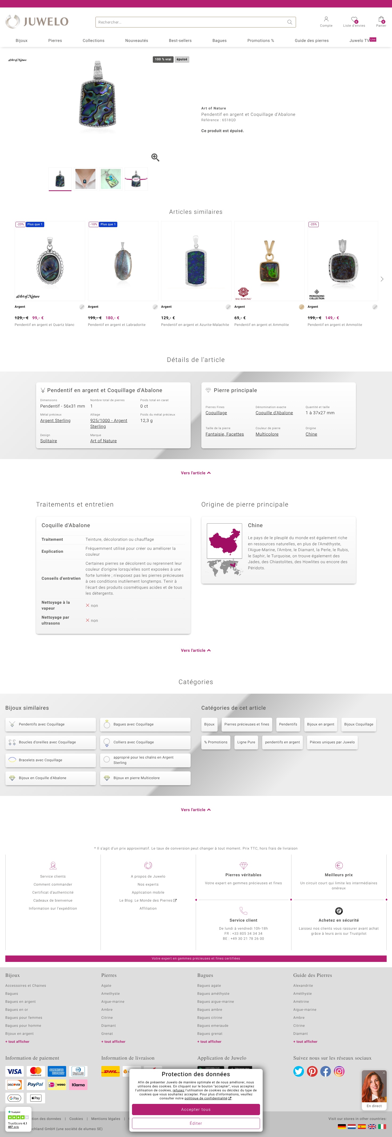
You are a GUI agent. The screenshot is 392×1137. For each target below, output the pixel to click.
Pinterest (312, 1071)
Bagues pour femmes (23, 1017)
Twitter (298, 1071)
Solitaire (48, 441)
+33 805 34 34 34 (247, 933)
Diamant (108, 1025)
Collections (94, 41)
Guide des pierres (312, 41)
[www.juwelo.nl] (352, 1126)
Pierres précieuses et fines (247, 724)
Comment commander (53, 884)
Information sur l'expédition (53, 908)
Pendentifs (288, 724)
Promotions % (260, 41)
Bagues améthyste (213, 993)
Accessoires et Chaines (25, 985)
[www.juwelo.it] (382, 1126)
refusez (179, 1090)
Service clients (53, 876)
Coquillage (216, 413)
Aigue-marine (113, 1001)
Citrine (107, 1017)
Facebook (325, 1071)
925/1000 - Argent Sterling (108, 423)
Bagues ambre (209, 1009)
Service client (243, 920)
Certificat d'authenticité (53, 892)
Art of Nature (103, 441)
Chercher (291, 22)
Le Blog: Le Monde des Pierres (145, 900)
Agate (106, 985)
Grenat (107, 1033)
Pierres (55, 41)
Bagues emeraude (213, 1025)
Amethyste (110, 993)
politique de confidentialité (206, 1098)
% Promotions (215, 742)
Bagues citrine (209, 1017)
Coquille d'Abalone (274, 413)
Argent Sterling (55, 420)
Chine (311, 434)
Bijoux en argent (320, 724)
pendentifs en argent (282, 742)
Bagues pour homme (23, 1025)
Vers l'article (193, 473)
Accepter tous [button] (196, 1110)
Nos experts (148, 884)
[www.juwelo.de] (342, 1126)
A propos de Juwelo (148, 876)
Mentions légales (105, 1119)
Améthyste (302, 993)
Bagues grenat (210, 1033)
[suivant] (381, 279)
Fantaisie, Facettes (225, 434)
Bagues (220, 41)
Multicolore (267, 434)
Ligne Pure (246, 742)
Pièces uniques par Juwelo (332, 742)
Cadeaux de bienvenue (53, 900)
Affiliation (148, 908)
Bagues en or (16, 1009)
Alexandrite (303, 985)
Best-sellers (180, 41)
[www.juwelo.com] (372, 1126)
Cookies (76, 1119)
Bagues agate (209, 985)
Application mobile (148, 892)
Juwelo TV (363, 41)
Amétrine (301, 1001)
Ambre (107, 1009)
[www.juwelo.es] (362, 1126)
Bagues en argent (20, 1001)
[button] (326, 22)
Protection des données (41, 1119)
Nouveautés (136, 41)
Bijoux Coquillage (358, 724)
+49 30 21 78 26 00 (247, 938)
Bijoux (22, 41)
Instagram (339, 1071)
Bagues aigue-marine (215, 1001)
